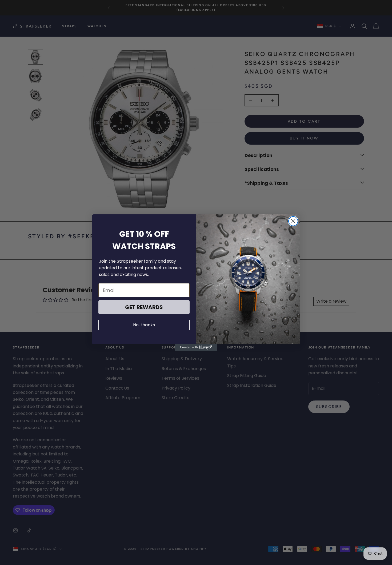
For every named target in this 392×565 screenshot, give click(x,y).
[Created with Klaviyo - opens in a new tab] (196, 347)
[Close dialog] (293, 221)
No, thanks (144, 325)
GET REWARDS (144, 307)
